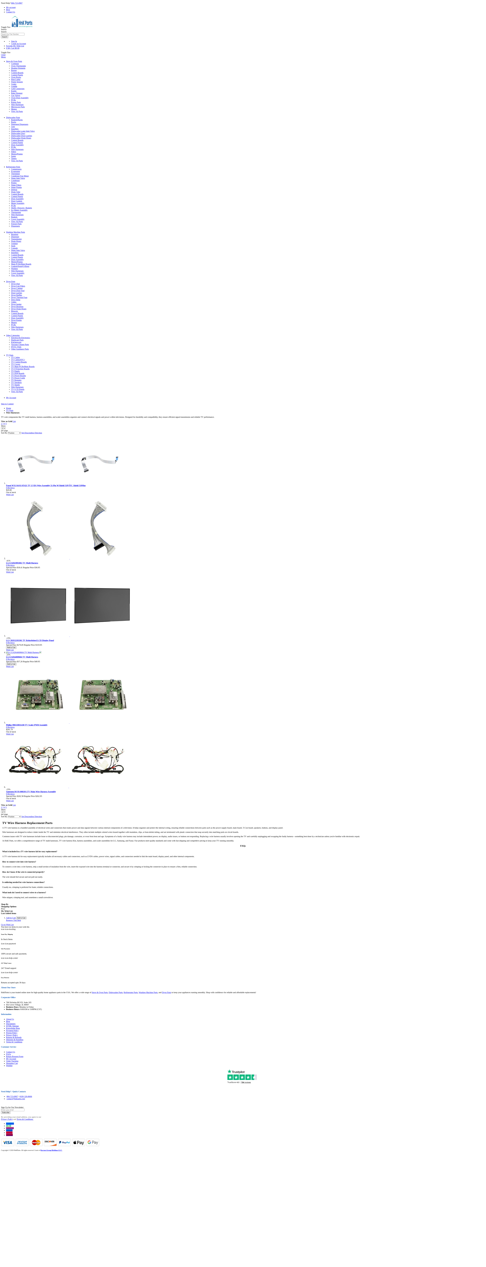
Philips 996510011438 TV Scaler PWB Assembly (26, 725)
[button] (10, 495)
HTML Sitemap (12, 1026)
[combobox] (12, 34)
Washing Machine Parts (15, 232)
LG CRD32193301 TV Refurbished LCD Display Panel (30, 640)
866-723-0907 (17, 3)
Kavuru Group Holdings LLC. (51, 1150)
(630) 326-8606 (25, 1096)
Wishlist (9, 1066)
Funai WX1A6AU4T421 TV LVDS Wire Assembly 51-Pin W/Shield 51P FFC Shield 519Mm (46, 485)
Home (8, 408)
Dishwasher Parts (13, 117)
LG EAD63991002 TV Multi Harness (22, 563)
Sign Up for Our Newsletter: (12, 1107)
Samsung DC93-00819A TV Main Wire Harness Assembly (31, 792)
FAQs (8, 1054)
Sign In (14, 41)
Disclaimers (10, 1024)
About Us (10, 1019)
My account (11, 7)
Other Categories (13, 335)
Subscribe (5, 1112)
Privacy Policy (12, 1035)
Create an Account (18, 44)
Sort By (4, 433)
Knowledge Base (13, 1028)
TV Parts (9, 355)
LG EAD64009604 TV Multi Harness (22, 657)
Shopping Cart (12, 1063)
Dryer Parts (10, 281)
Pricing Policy (11, 1033)
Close (3, 55)
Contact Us (10, 12)
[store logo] (22, 27)
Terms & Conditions (14, 1042)
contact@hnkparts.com (16, 1099)
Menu (3, 57)
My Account (11, 398)
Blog (8, 10)
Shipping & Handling (14, 1040)
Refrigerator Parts (13, 167)
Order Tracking (12, 1061)
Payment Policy (12, 1030)
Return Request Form (14, 1056)
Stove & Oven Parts (14, 61)
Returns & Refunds (14, 1037)
